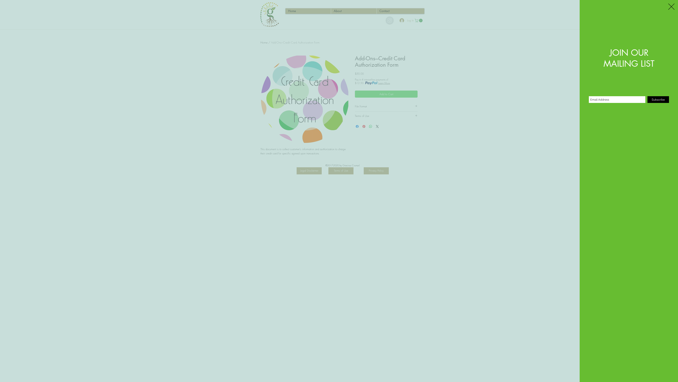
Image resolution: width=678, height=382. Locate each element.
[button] (671, 7)
